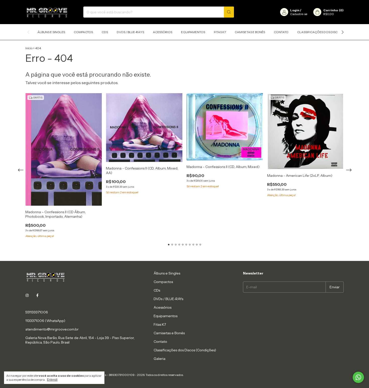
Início (28, 48)
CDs (105, 32)
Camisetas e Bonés (250, 32)
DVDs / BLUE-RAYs (130, 32)
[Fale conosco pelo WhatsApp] (358, 377)
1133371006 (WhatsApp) (45, 320)
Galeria (159, 358)
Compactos (83, 32)
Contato (281, 32)
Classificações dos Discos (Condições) (330, 32)
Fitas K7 (220, 32)
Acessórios (162, 32)
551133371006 (36, 312)
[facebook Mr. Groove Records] (37, 295)
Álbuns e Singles (51, 32)
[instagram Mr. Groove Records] (27, 295)
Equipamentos (193, 32)
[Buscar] (229, 12)
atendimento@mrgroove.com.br (52, 329)
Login (294, 10)
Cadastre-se (298, 14)
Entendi (52, 379)
